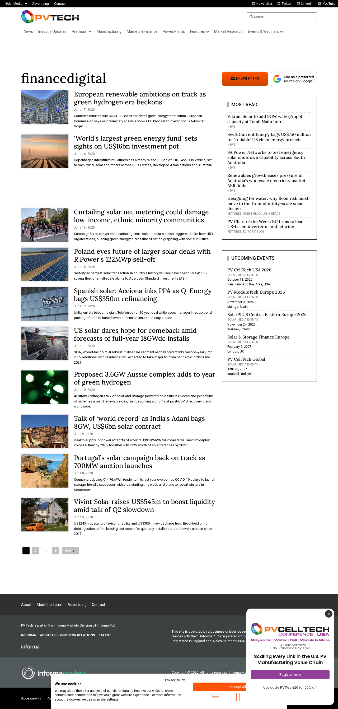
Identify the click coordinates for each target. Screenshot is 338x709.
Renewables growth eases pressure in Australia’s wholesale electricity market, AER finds (267, 180)
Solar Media (13, 4)
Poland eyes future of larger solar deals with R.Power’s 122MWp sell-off (142, 255)
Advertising (40, 4)
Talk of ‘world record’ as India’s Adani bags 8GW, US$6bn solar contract (139, 422)
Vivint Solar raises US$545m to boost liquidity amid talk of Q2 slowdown (144, 505)
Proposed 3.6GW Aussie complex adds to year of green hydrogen (144, 378)
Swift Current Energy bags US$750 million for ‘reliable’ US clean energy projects (269, 137)
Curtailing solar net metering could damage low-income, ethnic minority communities (141, 216)
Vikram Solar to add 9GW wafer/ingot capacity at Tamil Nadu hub (264, 119)
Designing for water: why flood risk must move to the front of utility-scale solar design (267, 203)
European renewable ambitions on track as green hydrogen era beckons (140, 98)
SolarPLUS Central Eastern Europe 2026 (267, 314)
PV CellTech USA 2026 (249, 269)
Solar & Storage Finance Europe (258, 337)
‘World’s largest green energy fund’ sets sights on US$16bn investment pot (135, 142)
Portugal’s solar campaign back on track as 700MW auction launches (139, 461)
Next (68, 551)
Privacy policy (175, 680)
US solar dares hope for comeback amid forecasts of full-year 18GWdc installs (135, 334)
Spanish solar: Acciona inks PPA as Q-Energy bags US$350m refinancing (143, 294)
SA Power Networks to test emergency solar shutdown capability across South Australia (266, 157)
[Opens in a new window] (30, 646)
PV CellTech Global (246, 359)
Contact (60, 4)
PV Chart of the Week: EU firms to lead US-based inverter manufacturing (265, 224)
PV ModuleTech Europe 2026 (256, 292)
